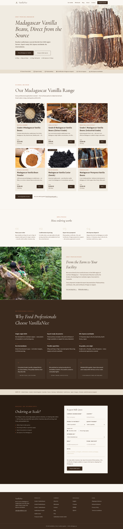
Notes (68, 449)
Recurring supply (84, 431)
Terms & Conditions (97, 510)
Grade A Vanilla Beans (39, 501)
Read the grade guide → (52, 196)
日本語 (74, 507)
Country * (89, 414)
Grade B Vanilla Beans (39, 504)
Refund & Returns (96, 504)
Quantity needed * (92, 421)
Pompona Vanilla (38, 517)
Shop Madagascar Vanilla (24, 53)
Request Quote (102, 3)
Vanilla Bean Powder (39, 510)
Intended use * (71, 434)
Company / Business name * (74, 414)
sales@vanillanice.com (21, 510)
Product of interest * (73, 421)
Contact (93, 3)
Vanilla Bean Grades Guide (60, 517)
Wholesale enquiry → (83, 289)
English (74, 501)
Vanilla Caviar (37, 514)
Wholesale (77, 3)
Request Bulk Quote (42, 53)
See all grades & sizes (24, 196)
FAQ (55, 514)
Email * (69, 441)
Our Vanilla (70, 3)
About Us (56, 501)
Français (75, 504)
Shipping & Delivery (97, 501)
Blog (83, 3)
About (87, 3)
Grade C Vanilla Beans (39, 507)
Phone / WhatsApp (92, 441)
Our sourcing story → (71, 289)
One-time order (72, 431)
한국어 (74, 510)
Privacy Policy (95, 507)
